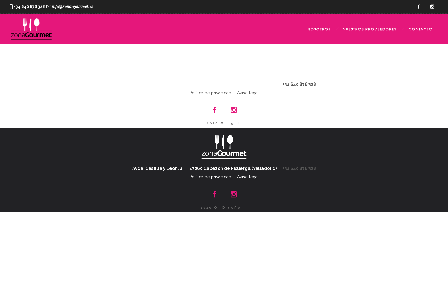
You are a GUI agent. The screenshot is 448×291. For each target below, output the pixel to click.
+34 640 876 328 (299, 84)
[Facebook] (418, 6)
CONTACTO (421, 28)
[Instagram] (432, 6)
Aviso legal (248, 92)
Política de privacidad (210, 92)
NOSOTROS (319, 28)
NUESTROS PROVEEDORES (369, 28)
